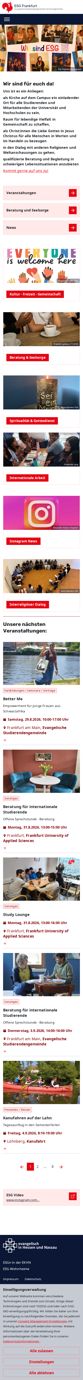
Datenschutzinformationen (21, 1341)
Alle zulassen (41, 1350)
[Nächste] (61, 1167)
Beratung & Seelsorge (28, 357)
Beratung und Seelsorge (27, 210)
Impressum (11, 1279)
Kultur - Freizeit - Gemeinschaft (35, 294)
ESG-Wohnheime (16, 1269)
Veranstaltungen (21, 192)
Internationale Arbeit (27, 478)
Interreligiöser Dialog (28, 604)
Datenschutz (33, 1279)
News (11, 227)
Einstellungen (41, 1361)
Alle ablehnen (41, 1372)
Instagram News (23, 541)
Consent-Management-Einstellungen (43, 1321)
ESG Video (15, 1195)
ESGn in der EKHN (17, 1262)
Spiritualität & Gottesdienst (32, 421)
